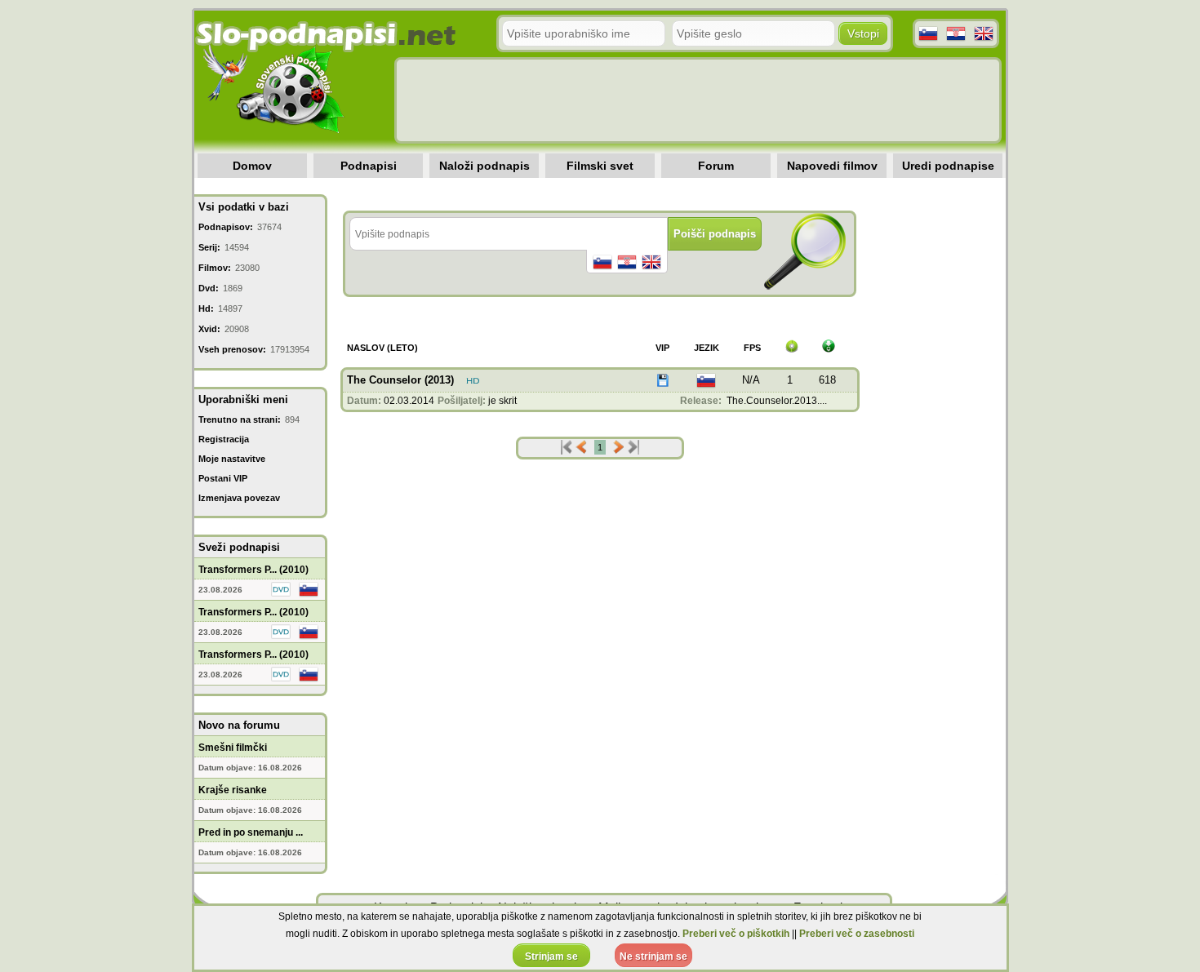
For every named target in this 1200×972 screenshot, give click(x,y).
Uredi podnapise (948, 165)
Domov (252, 165)
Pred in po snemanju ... (250, 832)
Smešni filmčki (232, 747)
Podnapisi (368, 165)
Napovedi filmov (832, 165)
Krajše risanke (232, 790)
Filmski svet (600, 165)
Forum (716, 165)
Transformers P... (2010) (253, 569)
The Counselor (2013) (400, 380)
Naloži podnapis (484, 165)
